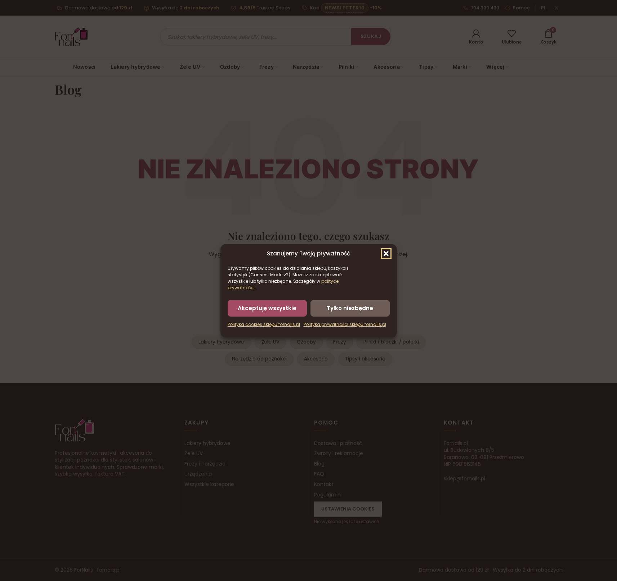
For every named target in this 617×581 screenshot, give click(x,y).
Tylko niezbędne (350, 308)
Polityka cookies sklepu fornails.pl (264, 324)
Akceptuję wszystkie (267, 308)
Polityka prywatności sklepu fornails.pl (345, 324)
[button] (386, 253)
